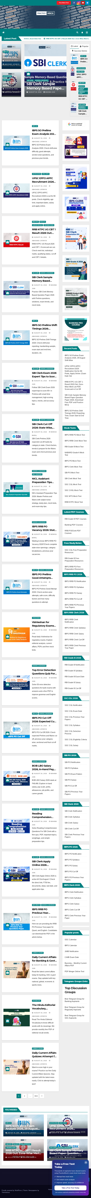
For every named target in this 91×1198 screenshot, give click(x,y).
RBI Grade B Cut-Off (73, 688)
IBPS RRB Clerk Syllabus (75, 628)
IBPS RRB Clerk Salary (74, 634)
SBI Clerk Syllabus (72, 817)
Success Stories (80, 51)
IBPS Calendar (71, 945)
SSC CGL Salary (71, 745)
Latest (75, 46)
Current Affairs (38, 952)
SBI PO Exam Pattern (73, 774)
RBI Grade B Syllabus (74, 671)
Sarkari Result (31, 80)
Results (81, 86)
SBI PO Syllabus (71, 768)
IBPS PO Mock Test (72, 461)
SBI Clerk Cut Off (71, 829)
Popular (85, 46)
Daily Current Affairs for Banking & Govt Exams (44, 961)
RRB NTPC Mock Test (74, 502)
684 (36, 1096)
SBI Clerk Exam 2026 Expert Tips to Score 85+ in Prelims (44, 376)
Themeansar (6, 1192)
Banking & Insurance (82, 107)
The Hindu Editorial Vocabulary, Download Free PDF (44, 1008)
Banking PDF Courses (74, 525)
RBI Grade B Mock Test (74, 447)
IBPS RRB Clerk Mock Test (76, 441)
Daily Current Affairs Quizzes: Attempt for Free (44, 1056)
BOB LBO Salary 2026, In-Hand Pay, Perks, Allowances (43, 769)
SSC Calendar (70, 940)
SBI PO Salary (70, 780)
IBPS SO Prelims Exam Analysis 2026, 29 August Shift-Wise (75, 357)
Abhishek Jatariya (12, 64)
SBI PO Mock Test (72, 473)
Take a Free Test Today (70, 1188)
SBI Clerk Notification (73, 811)
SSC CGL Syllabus (72, 725)
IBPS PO (35, 570)
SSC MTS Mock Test (73, 496)
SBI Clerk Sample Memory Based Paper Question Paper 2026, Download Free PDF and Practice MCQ (75, 400)
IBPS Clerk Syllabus (73, 898)
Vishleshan (36, 617)
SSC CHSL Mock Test (73, 490)
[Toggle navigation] (86, 32)
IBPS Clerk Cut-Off (72, 910)
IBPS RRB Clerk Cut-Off (74, 640)
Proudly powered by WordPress (12, 1190)
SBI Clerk (57, 80)
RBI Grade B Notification (75, 665)
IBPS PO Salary (71, 866)
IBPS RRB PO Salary (73, 593)
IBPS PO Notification (73, 854)
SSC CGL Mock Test (73, 484)
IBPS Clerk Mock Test (73, 467)
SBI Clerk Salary (71, 823)
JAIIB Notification (72, 951)
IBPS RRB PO (36, 905)
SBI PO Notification (72, 762)
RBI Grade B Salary (73, 682)
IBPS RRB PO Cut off (73, 599)
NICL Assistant (37, 474)
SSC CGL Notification (73, 705)
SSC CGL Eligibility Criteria (76, 739)
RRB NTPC (82, 82)
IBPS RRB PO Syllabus (74, 587)
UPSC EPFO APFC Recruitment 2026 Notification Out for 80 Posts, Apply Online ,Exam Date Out (75, 371)
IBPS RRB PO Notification (75, 581)
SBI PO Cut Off (71, 786)
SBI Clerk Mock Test (73, 478)
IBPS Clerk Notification (74, 892)
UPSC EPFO (6, 79)
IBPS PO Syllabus (72, 860)
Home (50, 1189)
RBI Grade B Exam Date (75, 677)
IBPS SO (5, 51)
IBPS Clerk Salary (72, 904)
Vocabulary (36, 1000)
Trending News (42, 80)
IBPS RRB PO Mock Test (75, 435)
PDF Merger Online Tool (74, 971)
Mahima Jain (70, 1157)
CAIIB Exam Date (72, 957)
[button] (77, 32)
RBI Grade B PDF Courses (75, 519)
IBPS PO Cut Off (71, 871)
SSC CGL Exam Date (73, 711)
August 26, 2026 (11, 61)
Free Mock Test (64, 3)
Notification (7, 76)
